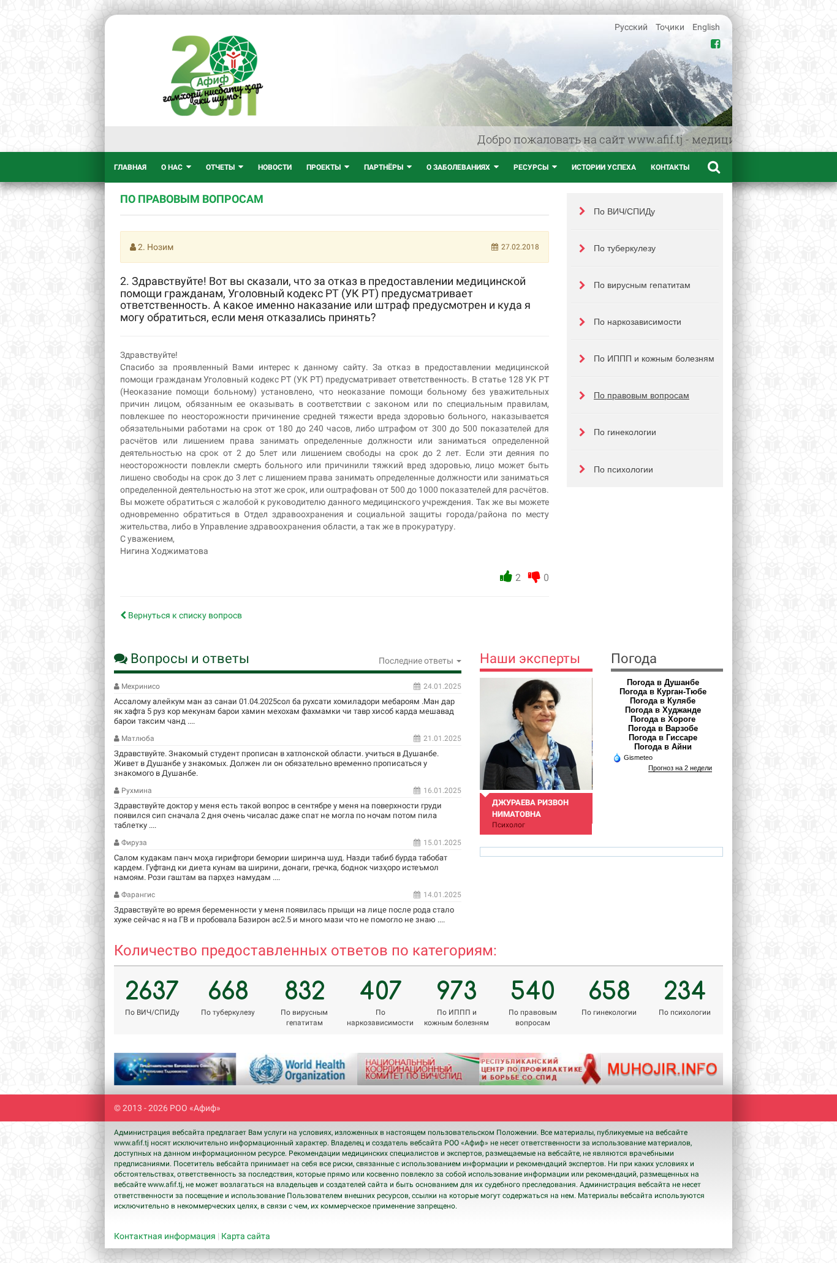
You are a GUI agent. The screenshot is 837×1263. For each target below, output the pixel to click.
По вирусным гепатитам (642, 285)
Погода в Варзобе (663, 728)
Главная (130, 167)
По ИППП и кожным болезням (654, 358)
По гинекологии (625, 432)
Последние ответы (417, 661)
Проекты (323, 167)
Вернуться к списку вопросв (184, 615)
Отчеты (220, 167)
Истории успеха (604, 167)
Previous (138, 1068)
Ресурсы (530, 167)
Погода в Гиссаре (663, 737)
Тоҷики (671, 27)
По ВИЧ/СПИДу (624, 211)
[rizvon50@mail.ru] (536, 734)
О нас (172, 167)
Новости (275, 167)
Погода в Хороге (663, 719)
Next (698, 1068)
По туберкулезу (625, 248)
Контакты (670, 167)
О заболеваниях (458, 167)
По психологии (623, 469)
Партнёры (383, 167)
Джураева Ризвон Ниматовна (530, 808)
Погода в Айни (663, 746)
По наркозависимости (637, 322)
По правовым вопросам (641, 395)
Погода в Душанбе (663, 682)
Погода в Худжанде (663, 710)
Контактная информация (165, 1236)
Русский (632, 27)
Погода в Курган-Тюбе (662, 691)
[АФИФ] (213, 75)
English (706, 27)
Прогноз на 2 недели (680, 768)
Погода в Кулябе (662, 700)
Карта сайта (245, 1236)
